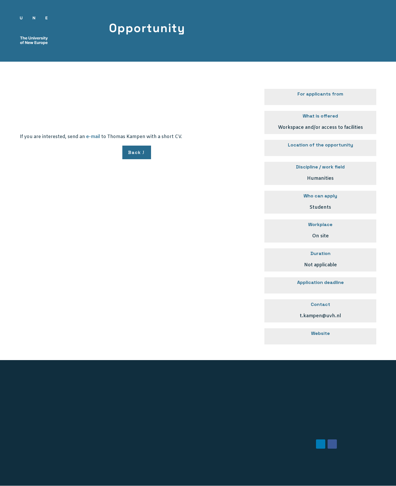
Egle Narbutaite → (84, 476)
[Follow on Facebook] (332, 444)
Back (134, 152)
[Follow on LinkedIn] (320, 444)
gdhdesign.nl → (350, 476)
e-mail (93, 137)
